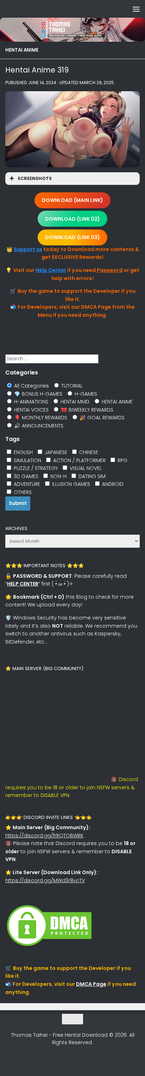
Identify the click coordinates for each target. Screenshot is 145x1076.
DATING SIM (91, 476)
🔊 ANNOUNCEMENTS (38, 425)
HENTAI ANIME (21, 50)
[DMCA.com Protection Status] (49, 945)
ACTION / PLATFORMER (79, 460)
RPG (121, 460)
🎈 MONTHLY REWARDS (40, 417)
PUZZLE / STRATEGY (35, 468)
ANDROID (112, 484)
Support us (28, 249)
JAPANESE (55, 452)
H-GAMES (85, 393)
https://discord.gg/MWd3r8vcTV (45, 880)
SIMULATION (26, 460)
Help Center (51, 270)
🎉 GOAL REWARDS (101, 417)
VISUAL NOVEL (85, 468)
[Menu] (136, 9)
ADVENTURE (26, 484)
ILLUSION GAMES (70, 484)
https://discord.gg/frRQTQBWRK (44, 835)
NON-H (58, 476)
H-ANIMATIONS (30, 401)
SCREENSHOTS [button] (35, 178)
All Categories (31, 385)
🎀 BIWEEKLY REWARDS (86, 409)
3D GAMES (25, 476)
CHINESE (88, 452)
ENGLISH (22, 452)
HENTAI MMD (74, 401)
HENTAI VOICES (31, 409)
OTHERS (22, 492)
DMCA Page (91, 984)
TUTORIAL (71, 385)
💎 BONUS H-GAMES (37, 393)
